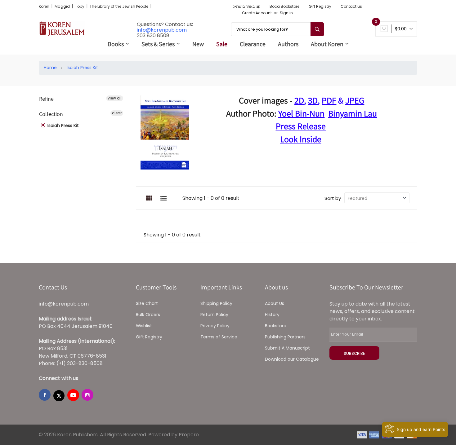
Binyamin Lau (352, 113)
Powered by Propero (173, 434)
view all (115, 98)
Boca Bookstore (284, 6)
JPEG (354, 100)
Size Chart (147, 303)
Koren (44, 6)
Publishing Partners (285, 337)
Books (116, 44)
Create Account (257, 12)
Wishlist (144, 326)
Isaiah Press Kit (82, 67)
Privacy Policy (215, 326)
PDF (329, 100)
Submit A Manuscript (287, 348)
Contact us (351, 6)
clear (117, 113)
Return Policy (214, 314)
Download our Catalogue (292, 359)
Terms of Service (218, 337)
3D (313, 100)
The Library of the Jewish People (119, 6)
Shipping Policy (216, 303)
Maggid (63, 6)
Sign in (286, 12)
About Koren (327, 44)
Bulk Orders (148, 314)
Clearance (253, 44)
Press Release (301, 126)
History (272, 314)
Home (50, 67)
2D (299, 100)
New (198, 44)
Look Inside (300, 139)
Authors (288, 44)
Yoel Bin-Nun (301, 113)
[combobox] (277, 29)
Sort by (332, 198)
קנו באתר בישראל (246, 6)
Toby (80, 6)
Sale (221, 44)
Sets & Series (158, 44)
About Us (274, 303)
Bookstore (275, 326)
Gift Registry (320, 6)
